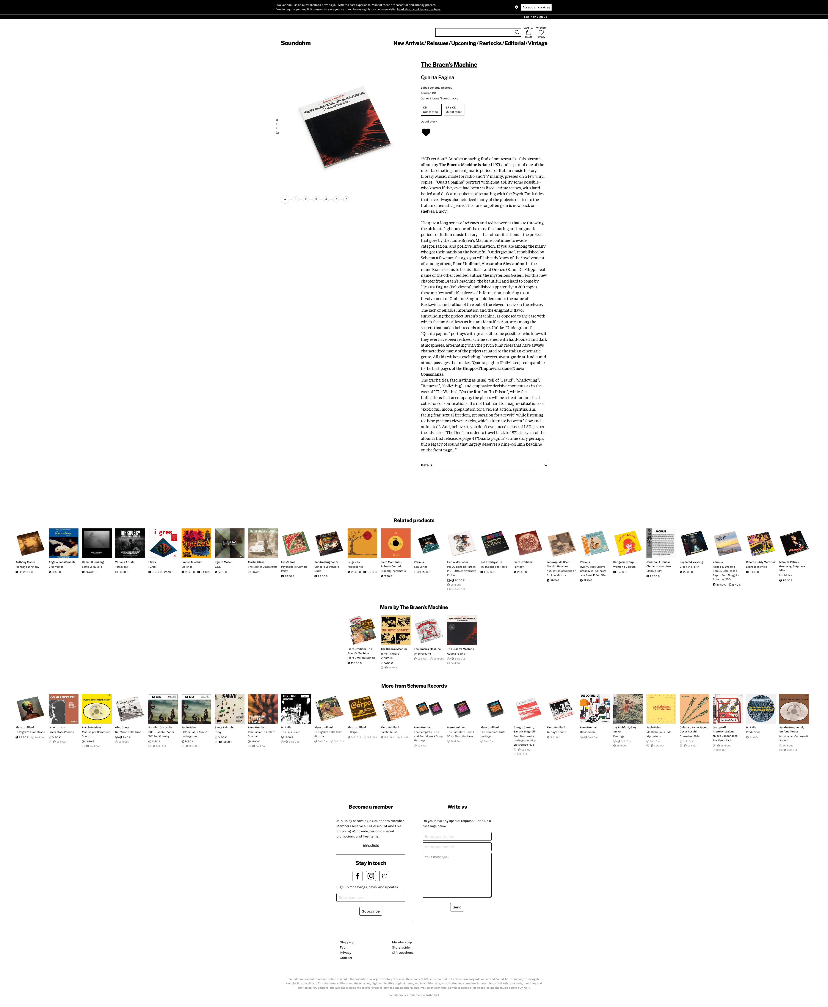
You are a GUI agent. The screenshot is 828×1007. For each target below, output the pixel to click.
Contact (346, 958)
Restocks (490, 43)
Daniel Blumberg (93, 562)
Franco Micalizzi (192, 562)
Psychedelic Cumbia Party (294, 569)
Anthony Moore (25, 562)
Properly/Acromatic (393, 570)
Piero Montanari (391, 562)
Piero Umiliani (523, 562)
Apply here (371, 845)
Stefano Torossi (789, 731)
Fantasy (519, 566)
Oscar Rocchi (688, 731)
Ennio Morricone (458, 562)
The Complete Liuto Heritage (492, 734)
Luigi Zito (354, 562)
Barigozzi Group (623, 562)
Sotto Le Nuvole (92, 566)
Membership (402, 942)
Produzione (753, 732)
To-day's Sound (556, 732)
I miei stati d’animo (61, 732)
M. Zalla (286, 727)
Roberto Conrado (391, 566)
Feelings (618, 736)
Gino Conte (122, 727)
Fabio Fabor (189, 727)
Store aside (401, 947)
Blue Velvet (56, 566)
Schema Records (441, 88)
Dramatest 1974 (689, 736)
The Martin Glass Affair (262, 566)
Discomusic (588, 732)
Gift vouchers (402, 952)
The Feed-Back (722, 740)
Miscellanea (355, 566)
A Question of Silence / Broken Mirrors (561, 573)
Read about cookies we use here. (419, 9)
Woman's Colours (624, 566)
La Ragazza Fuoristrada (30, 732)
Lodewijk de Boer (558, 562)
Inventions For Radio (493, 566)
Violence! (187, 566)
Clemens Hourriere (658, 566)
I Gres (152, 562)
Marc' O (784, 562)
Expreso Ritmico (756, 566)
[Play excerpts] (285, 199)
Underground (422, 653)
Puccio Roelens (92, 727)
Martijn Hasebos (557, 566)
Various (419, 562)
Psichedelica (389, 732)
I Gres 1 (152, 566)
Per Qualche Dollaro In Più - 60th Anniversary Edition (461, 571)
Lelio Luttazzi (57, 727)
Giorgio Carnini (523, 727)
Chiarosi (685, 727)
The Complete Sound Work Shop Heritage (460, 734)
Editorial (515, 43)
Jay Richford (621, 727)
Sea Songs (420, 566)
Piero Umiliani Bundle (362, 657)
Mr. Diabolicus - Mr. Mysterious (658, 734)
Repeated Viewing (691, 562)
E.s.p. (218, 566)
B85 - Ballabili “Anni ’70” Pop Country (161, 734)
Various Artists (125, 562)
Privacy (345, 952)
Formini (153, 727)
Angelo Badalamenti (62, 562)
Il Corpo (353, 732)
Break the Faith (689, 566)
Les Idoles (785, 575)
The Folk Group (290, 732)
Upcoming (463, 43)
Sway (218, 732)
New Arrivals (408, 43)
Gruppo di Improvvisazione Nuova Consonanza (725, 731)
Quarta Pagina (456, 653)
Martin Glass (256, 562)
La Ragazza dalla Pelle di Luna (328, 734)
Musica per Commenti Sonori (96, 734)
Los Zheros (288, 562)
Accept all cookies (536, 7)
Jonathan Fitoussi (658, 562)
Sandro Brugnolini (326, 562)
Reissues (437, 43)
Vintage (537, 43)
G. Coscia (166, 727)
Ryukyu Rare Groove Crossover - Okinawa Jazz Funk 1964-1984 (593, 571)
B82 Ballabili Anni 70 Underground (195, 734)
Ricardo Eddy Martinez (760, 562)
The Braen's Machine (449, 64)
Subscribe (371, 911)
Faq (342, 947)
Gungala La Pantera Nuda (326, 569)
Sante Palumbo (224, 727)
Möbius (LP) (654, 570)
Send (457, 907)
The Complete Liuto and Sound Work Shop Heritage (428, 736)
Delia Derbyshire (491, 562)
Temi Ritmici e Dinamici (390, 656)
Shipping (347, 942)
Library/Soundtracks (444, 98)
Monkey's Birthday (27, 566)
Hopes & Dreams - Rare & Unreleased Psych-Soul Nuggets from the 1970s (726, 573)
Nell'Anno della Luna (128, 732)
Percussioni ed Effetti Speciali (262, 734)
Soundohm (295, 42)
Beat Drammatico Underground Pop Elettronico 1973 (525, 740)
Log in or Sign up (535, 17)
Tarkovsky (121, 566)
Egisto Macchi (224, 562)
